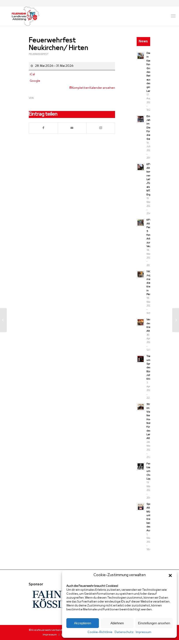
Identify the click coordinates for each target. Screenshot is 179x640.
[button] (170, 575)
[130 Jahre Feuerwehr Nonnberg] (3, 320)
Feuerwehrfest (38, 54)
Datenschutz (124, 632)
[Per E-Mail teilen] (72, 128)
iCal (32, 74)
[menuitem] (50, 635)
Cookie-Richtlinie (100, 632)
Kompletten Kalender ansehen (93, 88)
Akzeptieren (82, 623)
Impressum (143, 632)
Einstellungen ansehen (154, 623)
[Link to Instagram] (100, 128)
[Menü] (173, 16)
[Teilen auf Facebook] (43, 128)
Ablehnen (117, 623)
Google (35, 81)
